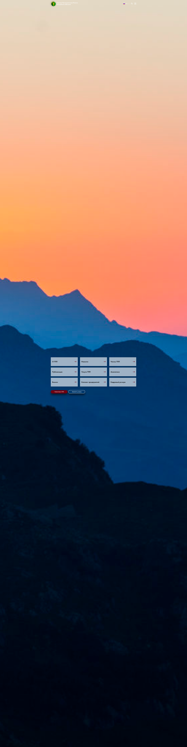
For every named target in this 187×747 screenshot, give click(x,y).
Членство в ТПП (59, 392)
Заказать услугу (77, 392)
